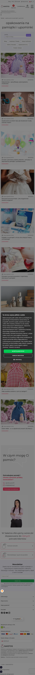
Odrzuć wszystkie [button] (18, 355)
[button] (17, 360)
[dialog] (17, 337)
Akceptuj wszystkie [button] (18, 351)
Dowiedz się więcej (14, 347)
